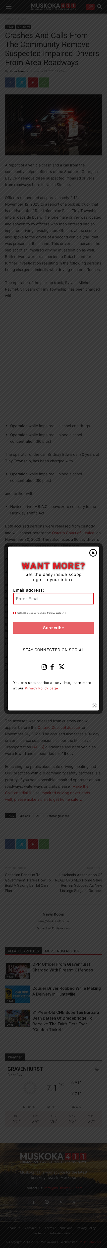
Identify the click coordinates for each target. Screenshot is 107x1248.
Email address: (29, 590)
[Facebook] (52, 668)
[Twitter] (62, 668)
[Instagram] (44, 668)
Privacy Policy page (41, 688)
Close (93, 553)
